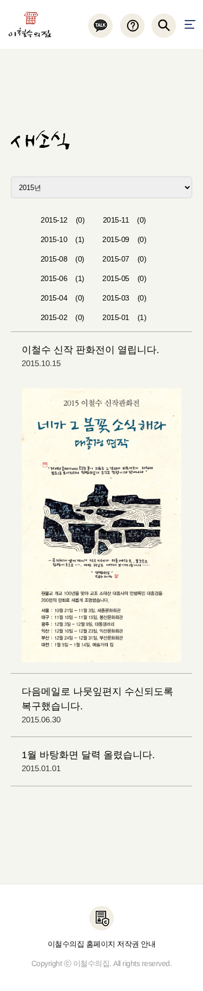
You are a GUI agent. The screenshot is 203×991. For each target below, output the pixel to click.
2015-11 (124, 220)
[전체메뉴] (190, 24)
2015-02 (62, 317)
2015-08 (62, 259)
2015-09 (124, 239)
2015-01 (124, 317)
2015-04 (62, 298)
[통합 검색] (164, 26)
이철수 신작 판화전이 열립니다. (90, 349)
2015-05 (124, 278)
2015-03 (124, 298)
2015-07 (124, 259)
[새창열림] (100, 26)
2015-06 (62, 278)
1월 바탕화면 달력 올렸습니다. (88, 754)
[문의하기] (132, 26)
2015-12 (62, 220)
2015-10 (62, 239)
